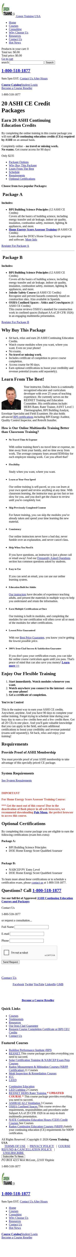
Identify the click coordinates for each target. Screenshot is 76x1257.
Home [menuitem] (12, 22)
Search (49, 62)
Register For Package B (15, 322)
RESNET (15, 1053)
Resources (15, 1022)
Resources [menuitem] (15, 35)
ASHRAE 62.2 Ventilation (25, 1103)
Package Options (19, 162)
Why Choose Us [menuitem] (18, 32)
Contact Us (8, 978)
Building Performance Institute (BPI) (30, 1050)
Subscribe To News (13, 1156)
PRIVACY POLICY (42, 1146)
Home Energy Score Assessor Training (33, 229)
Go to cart (7, 58)
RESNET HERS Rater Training (28, 1093)
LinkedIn (50, 984)
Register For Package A (15, 245)
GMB (60, 984)
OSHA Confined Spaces (23, 1106)
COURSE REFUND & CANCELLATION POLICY (35, 1148)
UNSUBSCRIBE (13, 1152)
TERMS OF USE (14, 1146)
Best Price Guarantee (32, 637)
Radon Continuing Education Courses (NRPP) (36, 1126)
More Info (31, 239)
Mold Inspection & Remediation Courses (32, 1073)
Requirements (17, 175)
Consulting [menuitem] (15, 29)
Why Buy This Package (23, 165)
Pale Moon (40, 812)
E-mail (5, 933)
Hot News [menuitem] (15, 42)
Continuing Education (21, 1086)
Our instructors (17, 594)
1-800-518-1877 (15, 70)
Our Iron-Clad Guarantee (23, 1025)
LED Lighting (17, 1089)
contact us (37, 882)
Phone (5, 940)
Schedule (14, 172)
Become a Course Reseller (16, 88)
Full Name (7, 926)
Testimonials (16, 1019)
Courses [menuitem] (13, 25)
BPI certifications (23, 416)
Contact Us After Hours (34, 78)
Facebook (18, 984)
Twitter (29, 984)
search (5, 62)
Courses (13, 1015)
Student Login (29, 84)
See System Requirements (16, 780)
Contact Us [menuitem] (15, 39)
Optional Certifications (22, 178)
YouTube (39, 984)
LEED (13, 1080)
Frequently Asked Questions (53, 558)
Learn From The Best (21, 168)
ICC (11, 1076)
